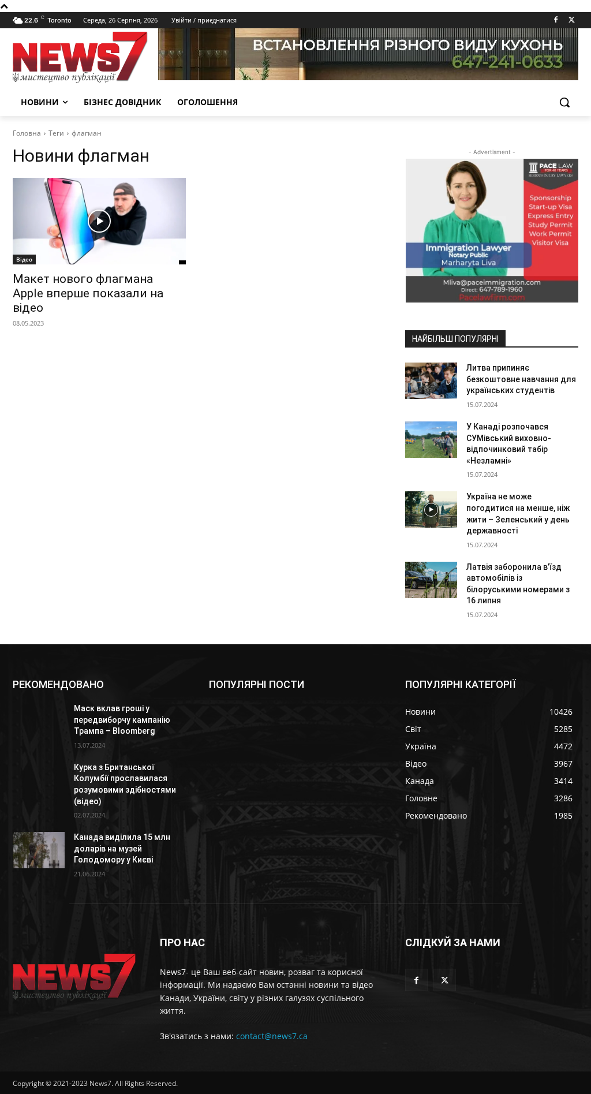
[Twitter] (571, 20)
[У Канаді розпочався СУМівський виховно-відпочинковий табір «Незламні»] (431, 439)
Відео (24, 259)
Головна (27, 133)
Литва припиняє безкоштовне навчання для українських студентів (521, 379)
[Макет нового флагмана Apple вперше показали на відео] (99, 221)
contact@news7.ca (272, 1035)
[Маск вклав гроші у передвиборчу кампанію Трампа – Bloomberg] (39, 721)
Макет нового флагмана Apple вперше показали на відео (88, 293)
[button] (564, 102)
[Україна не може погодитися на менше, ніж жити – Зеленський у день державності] (431, 509)
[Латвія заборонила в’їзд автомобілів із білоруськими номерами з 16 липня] (431, 580)
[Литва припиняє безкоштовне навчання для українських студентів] (431, 381)
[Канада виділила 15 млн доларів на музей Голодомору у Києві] (39, 850)
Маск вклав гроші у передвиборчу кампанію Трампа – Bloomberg (122, 719)
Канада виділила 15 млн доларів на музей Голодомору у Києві (122, 848)
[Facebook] (555, 20)
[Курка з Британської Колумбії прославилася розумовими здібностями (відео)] (39, 780)
